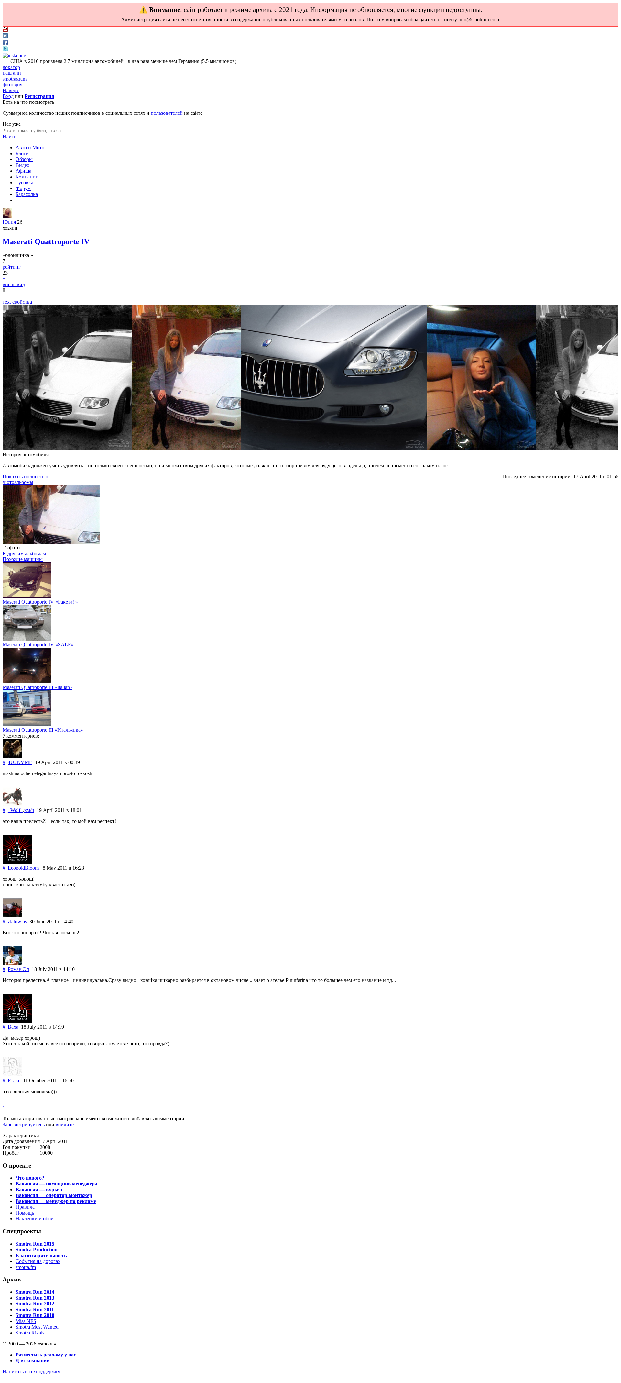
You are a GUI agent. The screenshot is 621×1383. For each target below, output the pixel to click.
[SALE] (27, 639)
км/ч (29, 810)
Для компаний (32, 1360)
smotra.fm (26, 1267)
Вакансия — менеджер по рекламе (56, 1201)
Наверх (11, 90)
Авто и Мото (30, 147)
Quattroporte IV (62, 241)
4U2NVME (20, 762)
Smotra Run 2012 (35, 1303)
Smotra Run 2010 (35, 1315)
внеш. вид (14, 284)
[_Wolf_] (12, 804)
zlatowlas (17, 921)
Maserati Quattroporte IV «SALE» (38, 644)
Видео (22, 165)
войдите (65, 1124)
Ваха (13, 1027)
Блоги (22, 153)
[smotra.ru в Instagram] (14, 55)
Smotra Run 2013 (35, 1298)
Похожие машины (23, 559)
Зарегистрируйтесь (24, 1124)
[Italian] (27, 681)
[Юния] (7, 216)
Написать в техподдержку (31, 1371)
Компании (27, 176)
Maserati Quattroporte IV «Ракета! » (40, 602)
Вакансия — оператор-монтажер (54, 1195)
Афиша (23, 171)
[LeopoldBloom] (17, 862)
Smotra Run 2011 (35, 1309)
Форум (23, 188)
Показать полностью (25, 476)
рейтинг (12, 267)
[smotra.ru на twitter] (5, 49)
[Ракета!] (27, 596)
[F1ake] (12, 1074)
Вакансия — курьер (39, 1189)
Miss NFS (26, 1321)
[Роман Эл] (12, 963)
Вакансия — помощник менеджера (56, 1183)
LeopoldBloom (23, 867)
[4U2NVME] (12, 756)
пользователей (167, 113)
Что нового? (30, 1178)
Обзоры (24, 159)
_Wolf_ (15, 810)
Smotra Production (37, 1249)
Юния (9, 222)
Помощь (25, 1213)
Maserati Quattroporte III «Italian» (37, 687)
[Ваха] (17, 1021)
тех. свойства (17, 302)
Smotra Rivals (30, 1332)
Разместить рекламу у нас (46, 1354)
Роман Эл (18, 969)
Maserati (18, 241)
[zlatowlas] (12, 915)
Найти (10, 136)
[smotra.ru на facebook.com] (5, 43)
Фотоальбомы (18, 482)
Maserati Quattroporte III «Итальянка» (43, 730)
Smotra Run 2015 (35, 1244)
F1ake (14, 1080)
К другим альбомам (24, 553)
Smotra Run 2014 (35, 1292)
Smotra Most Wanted (37, 1327)
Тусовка (24, 182)
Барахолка (27, 194)
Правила (25, 1207)
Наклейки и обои (35, 1218)
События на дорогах (38, 1261)
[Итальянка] (27, 724)
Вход (8, 96)
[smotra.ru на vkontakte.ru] (5, 36)
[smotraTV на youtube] (5, 30)
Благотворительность (41, 1255)
